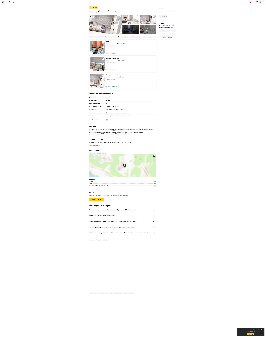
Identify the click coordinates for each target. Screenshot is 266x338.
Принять (250, 334)
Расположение (136, 36)
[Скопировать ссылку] (94, 17)
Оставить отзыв (96, 199)
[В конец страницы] (261, 333)
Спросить (164, 16)
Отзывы (150, 36)
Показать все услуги (94, 145)
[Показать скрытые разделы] (96, 293)
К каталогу (94, 7)
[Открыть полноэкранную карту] (122, 165)
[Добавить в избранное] (90, 17)
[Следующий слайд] (102, 47)
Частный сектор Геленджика (105, 293)
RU (252, 2)
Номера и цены (95, 36)
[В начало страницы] (261, 329)
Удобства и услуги (122, 36)
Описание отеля (109, 36)
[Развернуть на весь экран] (103, 42)
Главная (91, 293)
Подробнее (252, 331)
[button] (257, 2)
